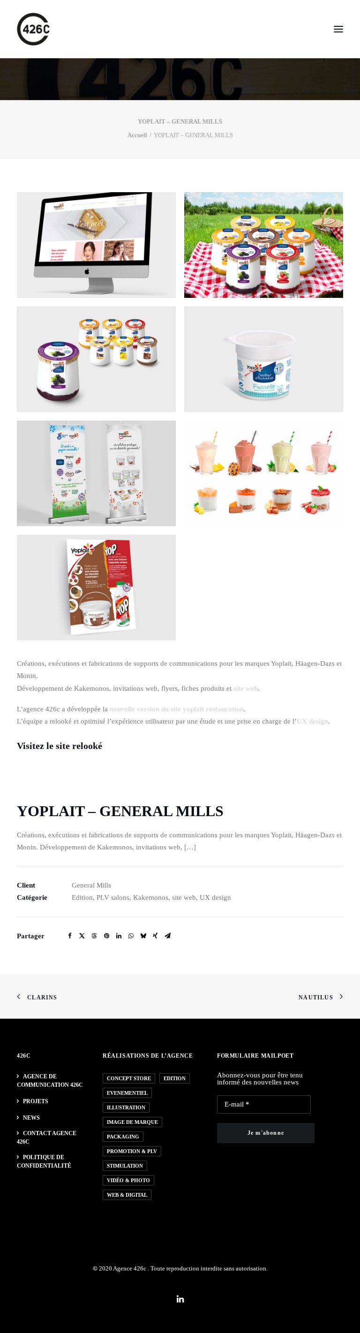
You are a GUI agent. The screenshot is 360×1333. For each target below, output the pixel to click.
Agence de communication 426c (50, 1080)
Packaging (123, 1136)
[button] (338, 29)
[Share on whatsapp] (130, 936)
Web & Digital (127, 1195)
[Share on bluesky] (143, 936)
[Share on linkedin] (118, 936)
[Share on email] (167, 936)
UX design (312, 721)
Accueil (137, 135)
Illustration (126, 1107)
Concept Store (129, 1078)
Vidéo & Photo (128, 1180)
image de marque (132, 1122)
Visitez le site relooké (59, 746)
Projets (35, 1101)
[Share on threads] (94, 936)
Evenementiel (127, 1093)
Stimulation (125, 1166)
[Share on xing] (155, 936)
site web (245, 688)
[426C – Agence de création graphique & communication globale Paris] (33, 29)
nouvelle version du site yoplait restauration (177, 709)
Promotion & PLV (132, 1151)
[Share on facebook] (69, 936)
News (31, 1118)
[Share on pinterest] (106, 936)
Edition (175, 1078)
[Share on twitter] (82, 936)
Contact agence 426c (46, 1137)
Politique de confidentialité (44, 1161)
